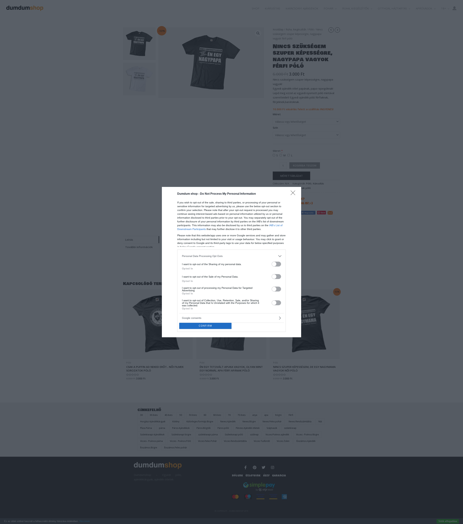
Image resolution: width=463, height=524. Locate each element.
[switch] (276, 264)
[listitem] (231, 256)
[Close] (294, 194)
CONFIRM (205, 325)
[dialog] (231, 262)
